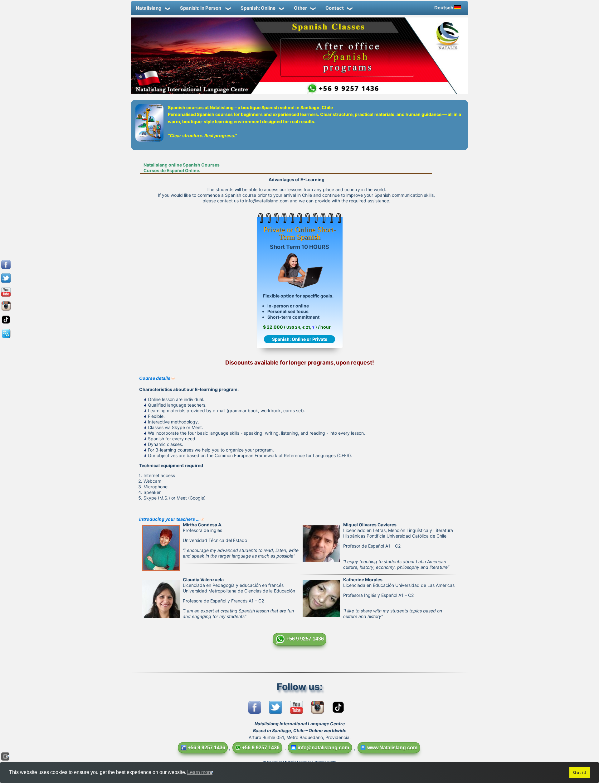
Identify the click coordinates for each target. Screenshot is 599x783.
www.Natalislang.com (392, 747)
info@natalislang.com (323, 747)
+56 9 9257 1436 (305, 638)
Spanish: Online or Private (299, 339)
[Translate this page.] (6, 338)
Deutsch (444, 8)
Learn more (199, 772)
